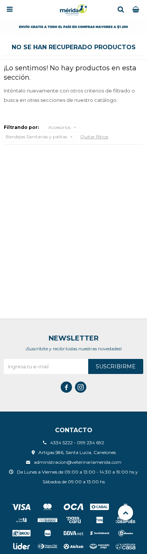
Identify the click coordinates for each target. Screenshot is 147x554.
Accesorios (59, 127)
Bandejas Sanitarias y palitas (36, 136)
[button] (120, 9)
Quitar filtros (94, 136)
